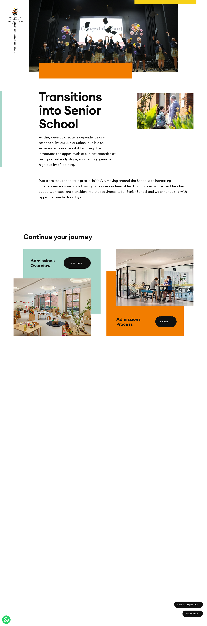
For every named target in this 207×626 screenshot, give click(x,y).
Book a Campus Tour (187, 604)
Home (14, 49)
